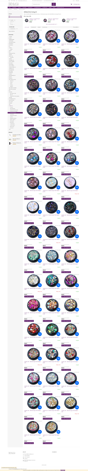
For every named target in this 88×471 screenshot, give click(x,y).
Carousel (11, 107)
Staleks (11, 49)
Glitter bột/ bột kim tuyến (14, 110)
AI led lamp (12, 57)
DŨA (9, 51)
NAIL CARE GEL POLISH (12, 79)
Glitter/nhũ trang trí (13, 112)
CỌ (9, 46)
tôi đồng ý (63, 470)
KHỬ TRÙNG (11, 71)
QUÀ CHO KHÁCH (11, 100)
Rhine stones (12, 126)
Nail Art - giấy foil (12, 119)
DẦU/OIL (10, 50)
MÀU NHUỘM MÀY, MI (12, 75)
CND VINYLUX (11, 45)
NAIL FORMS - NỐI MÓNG (12, 87)
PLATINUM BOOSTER (12, 98)
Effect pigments (12, 108)
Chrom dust (12, 114)
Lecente (11, 116)
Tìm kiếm (54, 4)
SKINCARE (10, 103)
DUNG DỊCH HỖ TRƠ (12, 53)
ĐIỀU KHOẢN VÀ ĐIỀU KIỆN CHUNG (37, 0)
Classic (11, 83)
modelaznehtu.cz (13, 28)
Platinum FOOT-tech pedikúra (14, 96)
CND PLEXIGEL (11, 40)
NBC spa (11, 94)
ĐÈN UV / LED (11, 56)
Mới (11, 23)
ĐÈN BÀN (10, 54)
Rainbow (11, 86)
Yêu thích (12, 24)
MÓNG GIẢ (10, 78)
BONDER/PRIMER (11, 39)
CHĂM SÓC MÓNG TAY (12, 67)
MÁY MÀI (10, 76)
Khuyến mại (12, 21)
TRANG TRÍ (10, 105)
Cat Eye (11, 82)
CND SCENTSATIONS (12, 42)
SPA (9, 104)
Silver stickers (12, 125)
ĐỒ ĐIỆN (10, 58)
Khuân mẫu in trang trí (13, 115)
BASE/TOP (11, 81)
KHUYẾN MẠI (11, 72)
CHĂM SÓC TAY (11, 68)
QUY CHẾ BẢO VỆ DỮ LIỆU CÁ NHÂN (49, 0)
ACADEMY (10, 36)
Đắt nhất (39, 27)
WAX (9, 129)
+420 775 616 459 (26, 455)
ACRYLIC (10, 38)
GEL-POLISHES (11, 64)
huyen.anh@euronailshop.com (28, 454)
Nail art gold (12, 121)
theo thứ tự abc (44, 27)
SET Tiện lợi (11, 101)
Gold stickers (12, 123)
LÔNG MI (10, 74)
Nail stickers (12, 122)
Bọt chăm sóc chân (13, 93)
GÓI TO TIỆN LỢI (11, 65)
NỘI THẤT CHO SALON (12, 89)
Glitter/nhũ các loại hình (13, 111)
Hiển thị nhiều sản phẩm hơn (51, 24)
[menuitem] (9, 7)
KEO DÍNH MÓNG (11, 69)
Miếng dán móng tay (13, 118)
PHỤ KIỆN (10, 97)
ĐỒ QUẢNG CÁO (11, 60)
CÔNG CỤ (10, 47)
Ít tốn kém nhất (33, 27)
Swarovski (11, 127)
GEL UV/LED (10, 63)
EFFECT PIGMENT (11, 61)
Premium (11, 85)
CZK (73, 0)
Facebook (25, 458)
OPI (9, 90)
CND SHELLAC (11, 43)
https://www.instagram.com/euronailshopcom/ (29, 461)
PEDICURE (10, 92)
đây (59, 470)
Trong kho (12, 20)
